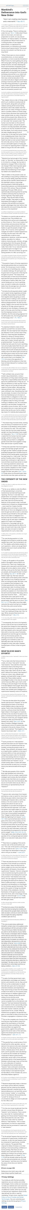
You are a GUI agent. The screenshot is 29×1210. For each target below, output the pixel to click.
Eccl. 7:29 (15, 434)
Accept (4, 1207)
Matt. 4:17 (21, 731)
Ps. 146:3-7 (18, 318)
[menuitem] (2, 2)
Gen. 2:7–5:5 (16, 966)
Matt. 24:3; (15, 832)
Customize (18, 1207)
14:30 (24, 848)
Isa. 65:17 (21, 21)
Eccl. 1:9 (13, 33)
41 (24, 832)
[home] (2, 2)
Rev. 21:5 (16, 615)
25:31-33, (21, 832)
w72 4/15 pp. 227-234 (11, 5)
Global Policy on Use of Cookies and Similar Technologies (14, 1197)
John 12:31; (19, 848)
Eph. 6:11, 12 (17, 1034)
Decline (11, 1207)
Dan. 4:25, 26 (18, 721)
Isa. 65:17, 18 (14, 574)
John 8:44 (17, 943)
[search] (27, 2)
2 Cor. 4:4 (20, 896)
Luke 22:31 (21, 852)
